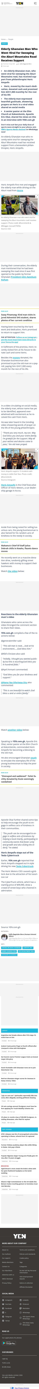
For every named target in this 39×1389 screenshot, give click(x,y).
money (16, 357)
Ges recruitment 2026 (26, 951)
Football (4, 1040)
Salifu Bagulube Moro (26, 64)
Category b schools (9, 955)
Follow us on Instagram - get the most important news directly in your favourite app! (19, 339)
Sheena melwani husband (11, 947)
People (10, 39)
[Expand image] (37, 196)
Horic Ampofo (8, 484)
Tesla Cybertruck (24, 866)
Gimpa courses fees (9, 951)
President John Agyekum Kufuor (18, 278)
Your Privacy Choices (22, 1388)
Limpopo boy (28, 947)
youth (34, 757)
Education (4, 1139)
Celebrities (5, 1161)
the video (12, 571)
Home (3, 39)
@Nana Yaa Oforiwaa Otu (14, 682)
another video (15, 729)
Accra (20, 190)
